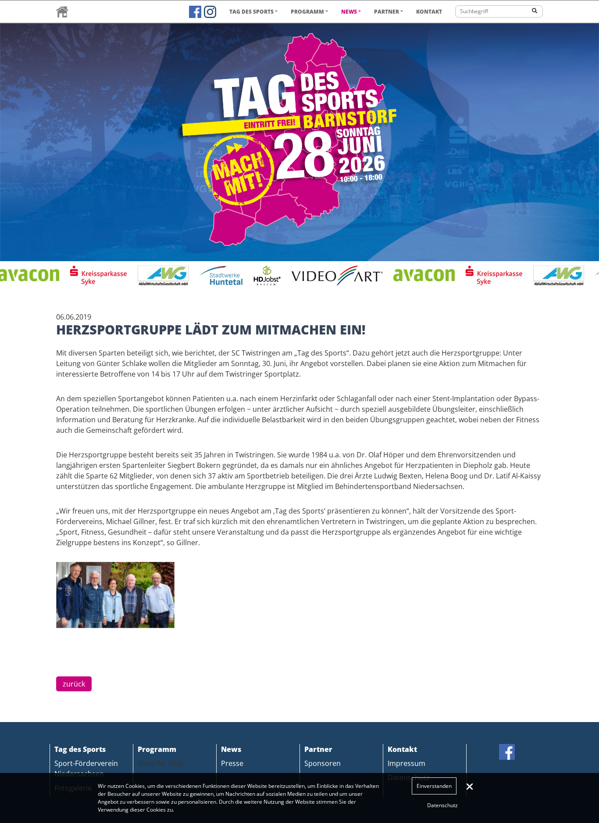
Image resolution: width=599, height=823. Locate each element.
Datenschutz (442, 805)
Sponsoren (322, 763)
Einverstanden (434, 786)
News (349, 11)
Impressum (406, 763)
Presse (232, 763)
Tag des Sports (251, 11)
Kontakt (429, 11)
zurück (74, 684)
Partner (386, 11)
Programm (307, 11)
